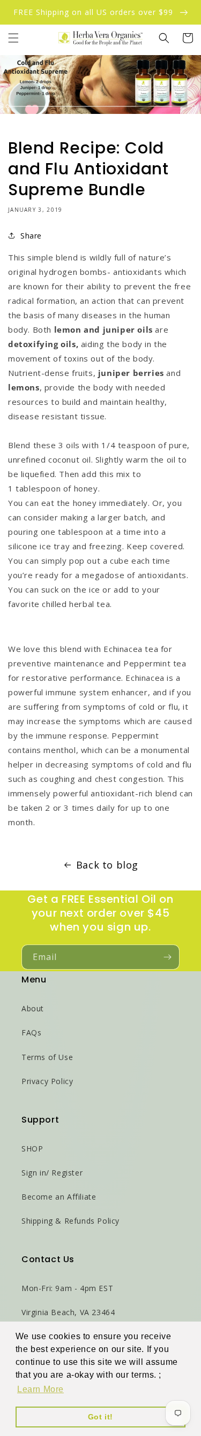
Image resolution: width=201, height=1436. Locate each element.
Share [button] (31, 236)
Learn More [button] (40, 1389)
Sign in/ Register (52, 1173)
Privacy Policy (47, 1081)
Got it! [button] (100, 1416)
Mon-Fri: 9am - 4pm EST (67, 1288)
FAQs (31, 1032)
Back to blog (107, 864)
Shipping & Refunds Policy (70, 1221)
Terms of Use (47, 1057)
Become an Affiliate (58, 1197)
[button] (13, 38)
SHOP (32, 1148)
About (32, 1008)
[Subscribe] (167, 957)
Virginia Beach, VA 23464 (68, 1312)
